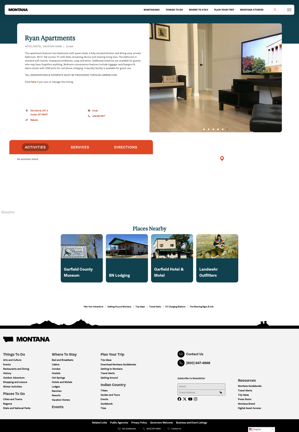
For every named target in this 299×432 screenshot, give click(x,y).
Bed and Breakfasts (62, 359)
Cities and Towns (12, 399)
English (257, 429)
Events (7, 364)
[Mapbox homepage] (8, 212)
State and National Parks (17, 408)
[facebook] (179, 399)
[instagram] (195, 399)
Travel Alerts (155, 306)
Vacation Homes (61, 399)
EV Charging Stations (175, 306)
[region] (216, 77)
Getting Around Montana (119, 306)
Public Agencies (119, 422)
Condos (56, 368)
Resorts (56, 395)
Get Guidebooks (129, 428)
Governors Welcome (161, 422)
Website (34, 120)
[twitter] (185, 399)
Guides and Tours (110, 394)
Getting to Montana (111, 368)
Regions (7, 403)
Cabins (55, 364)
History (7, 373)
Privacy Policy (139, 422)
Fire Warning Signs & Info (202, 306)
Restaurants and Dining (16, 368)
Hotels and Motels (62, 382)
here (33, 81)
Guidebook (107, 403)
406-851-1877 (99, 116)
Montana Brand (246, 403)
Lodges (56, 386)
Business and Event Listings (191, 422)
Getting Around (109, 377)
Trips (103, 408)
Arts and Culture (12, 359)
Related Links (99, 422)
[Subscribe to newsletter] (220, 392)
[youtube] (190, 399)
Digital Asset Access (249, 408)
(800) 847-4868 (198, 363)
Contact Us (194, 354)
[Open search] (275, 9)
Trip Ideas (140, 306)
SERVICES (80, 147)
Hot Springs (58, 377)
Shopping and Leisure (15, 382)
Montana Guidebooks (250, 385)
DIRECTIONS (125, 147)
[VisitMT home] (18, 9)
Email (95, 110)
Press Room (244, 399)
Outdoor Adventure (14, 377)
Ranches (57, 390)
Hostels (56, 373)
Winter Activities (12, 386)
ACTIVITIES (35, 147)
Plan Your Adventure (94, 306)
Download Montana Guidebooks (118, 364)
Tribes (104, 390)
